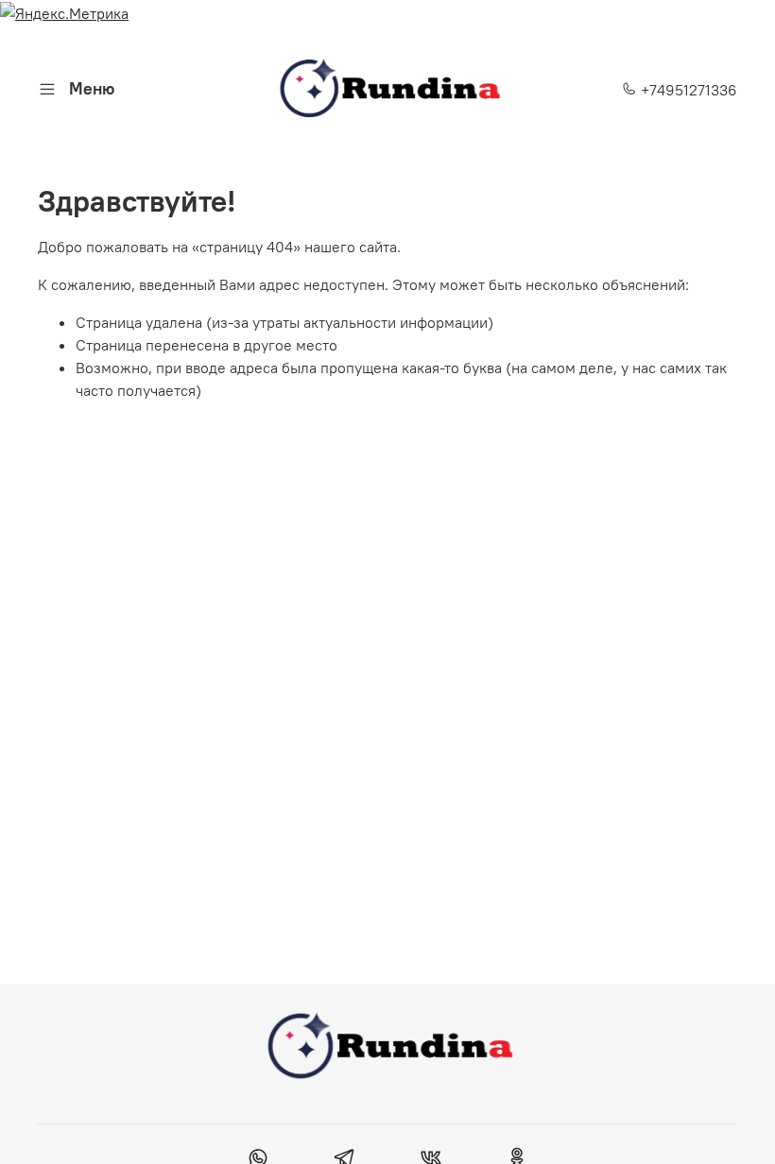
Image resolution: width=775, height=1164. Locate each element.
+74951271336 (687, 89)
